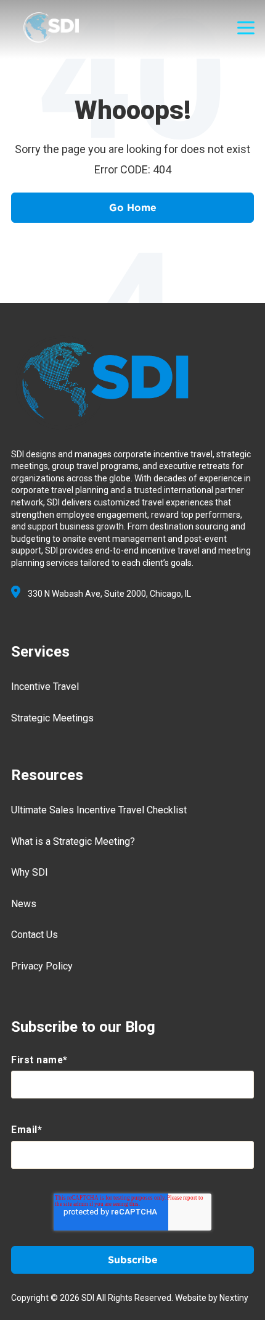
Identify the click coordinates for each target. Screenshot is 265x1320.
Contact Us (34, 934)
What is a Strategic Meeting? (73, 841)
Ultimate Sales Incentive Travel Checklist (99, 810)
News (23, 904)
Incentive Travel (45, 686)
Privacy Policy (42, 966)
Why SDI (29, 872)
